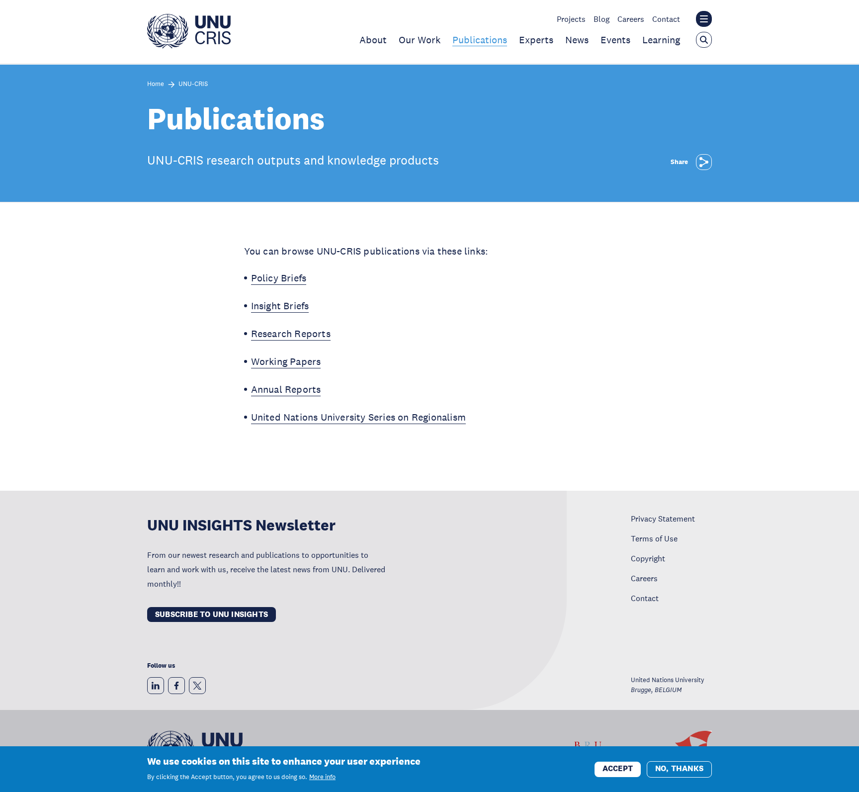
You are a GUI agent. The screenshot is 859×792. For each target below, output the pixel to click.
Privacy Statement (663, 519)
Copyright (648, 558)
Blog (601, 19)
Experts (536, 40)
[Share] (704, 162)
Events (615, 40)
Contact (666, 19)
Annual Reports (286, 389)
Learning (661, 40)
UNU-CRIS (193, 84)
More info (322, 777)
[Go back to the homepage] (189, 46)
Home (155, 84)
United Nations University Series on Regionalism (358, 417)
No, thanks (679, 768)
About (373, 40)
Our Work (419, 40)
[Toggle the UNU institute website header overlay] (704, 19)
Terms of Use (654, 538)
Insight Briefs (280, 306)
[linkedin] (155, 685)
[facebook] (176, 685)
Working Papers (286, 361)
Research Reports (291, 334)
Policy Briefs (279, 278)
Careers (630, 19)
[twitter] (197, 685)
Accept (617, 768)
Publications (479, 40)
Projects (571, 19)
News (577, 40)
